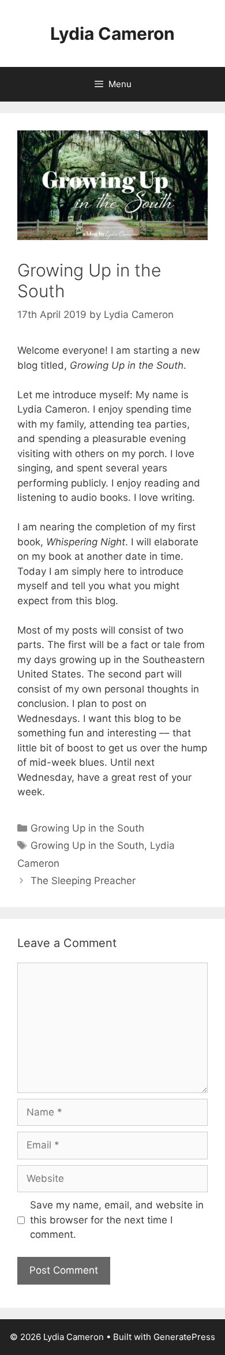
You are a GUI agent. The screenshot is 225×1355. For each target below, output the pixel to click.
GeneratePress (184, 1336)
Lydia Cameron (112, 33)
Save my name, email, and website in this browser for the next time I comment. (117, 1219)
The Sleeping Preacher (83, 880)
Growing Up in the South (87, 828)
